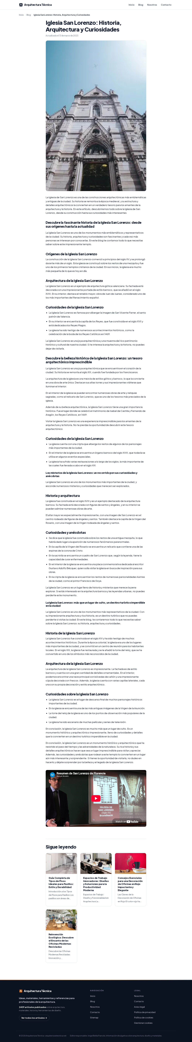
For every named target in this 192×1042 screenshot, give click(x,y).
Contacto (166, 4)
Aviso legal (139, 1006)
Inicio (131, 4)
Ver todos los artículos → (34, 1018)
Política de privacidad (144, 1012)
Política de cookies (143, 1017)
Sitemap (94, 1017)
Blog (140, 4)
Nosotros (152, 4)
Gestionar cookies (143, 1022)
